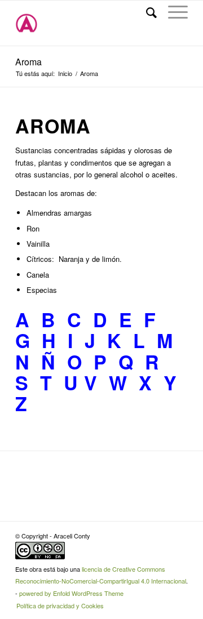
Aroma (28, 61)
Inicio (65, 73)
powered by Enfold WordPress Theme (71, 593)
